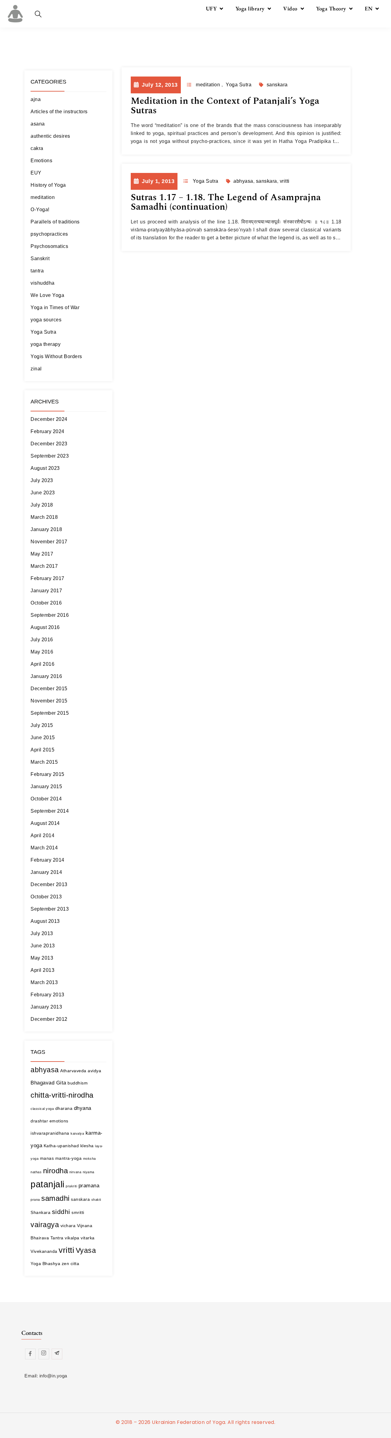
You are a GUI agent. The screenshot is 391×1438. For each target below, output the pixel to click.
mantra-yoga (68, 1158)
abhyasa (45, 1070)
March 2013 (44, 982)
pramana (89, 1186)
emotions (58, 1120)
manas (47, 1158)
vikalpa (72, 1237)
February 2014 (47, 860)
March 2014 (44, 847)
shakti (96, 1199)
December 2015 (49, 688)
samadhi (55, 1198)
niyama (88, 1172)
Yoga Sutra (43, 332)
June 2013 (43, 945)
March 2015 (44, 762)
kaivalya (77, 1133)
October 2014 (46, 798)
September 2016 (50, 615)
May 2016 (42, 651)
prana (35, 1199)
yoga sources (46, 319)
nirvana (75, 1172)
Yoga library (250, 8)
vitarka (88, 1237)
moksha (89, 1158)
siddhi (61, 1211)
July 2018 (42, 504)
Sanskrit (40, 258)
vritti (66, 1250)
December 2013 (49, 884)
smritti (77, 1212)
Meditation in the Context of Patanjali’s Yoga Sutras (225, 106)
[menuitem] (372, 9)
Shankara (40, 1212)
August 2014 (45, 823)
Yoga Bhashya (45, 1263)
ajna (36, 99)
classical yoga (42, 1108)
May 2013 (42, 958)
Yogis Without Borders (56, 356)
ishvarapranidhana (50, 1133)
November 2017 (49, 541)
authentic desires (50, 136)
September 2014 (50, 811)
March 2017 (44, 566)
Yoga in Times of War (55, 307)
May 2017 (42, 553)
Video (290, 8)
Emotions (41, 160)
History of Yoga (48, 185)
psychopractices (49, 234)
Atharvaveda (73, 1070)
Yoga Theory (331, 8)
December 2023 (49, 443)
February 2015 (47, 774)
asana (38, 123)
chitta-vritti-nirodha (62, 1095)
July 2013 (42, 933)
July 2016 (42, 639)
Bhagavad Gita (48, 1083)
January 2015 (46, 786)
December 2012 (49, 1019)
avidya (94, 1070)
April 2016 (42, 664)
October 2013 (46, 896)
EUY (36, 172)
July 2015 (42, 725)
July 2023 (42, 480)
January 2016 (46, 676)
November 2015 (49, 700)
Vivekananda (44, 1251)
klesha (87, 1145)
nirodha (55, 1171)
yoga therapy (45, 344)
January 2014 (46, 872)
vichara (68, 1225)
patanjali (47, 1184)
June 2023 (43, 492)
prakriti (71, 1186)
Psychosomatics (49, 246)
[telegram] (57, 1354)
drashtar (39, 1120)
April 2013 (42, 970)
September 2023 (50, 456)
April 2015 (42, 749)
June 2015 (43, 737)
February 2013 (47, 994)
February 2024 (47, 431)
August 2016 (45, 627)
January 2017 (46, 590)
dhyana (82, 1108)
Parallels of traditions (55, 221)
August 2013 (45, 921)
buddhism (78, 1082)
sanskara (80, 1199)
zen (65, 1263)
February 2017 (47, 578)
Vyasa (86, 1250)
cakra (37, 148)
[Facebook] (30, 1354)
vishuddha (43, 283)
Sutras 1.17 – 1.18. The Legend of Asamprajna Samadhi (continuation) (226, 202)
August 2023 (45, 468)
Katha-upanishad (61, 1145)
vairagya (45, 1225)
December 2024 (49, 419)
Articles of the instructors (59, 111)
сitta (75, 1263)
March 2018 (44, 517)
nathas (36, 1172)
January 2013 (46, 1006)
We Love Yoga (47, 295)
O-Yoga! (40, 209)
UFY (211, 8)
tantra (37, 270)
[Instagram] (43, 1354)
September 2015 (50, 713)
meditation (43, 197)
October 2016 (46, 602)
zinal (36, 368)
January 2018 (46, 529)
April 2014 (42, 835)
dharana (64, 1108)
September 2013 (50, 909)
